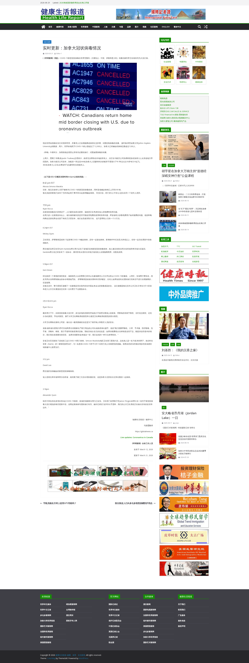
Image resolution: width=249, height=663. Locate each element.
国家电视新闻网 (149, 609)
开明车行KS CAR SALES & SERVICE (174, 111)
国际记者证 (113, 604)
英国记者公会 (114, 631)
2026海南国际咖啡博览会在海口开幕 (192, 224)
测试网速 (164, 261)
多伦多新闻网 (45, 615)
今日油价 (180, 251)
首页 (50, 26)
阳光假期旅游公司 (167, 101)
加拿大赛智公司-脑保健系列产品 (173, 121)
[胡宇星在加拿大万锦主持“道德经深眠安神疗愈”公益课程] (184, 147)
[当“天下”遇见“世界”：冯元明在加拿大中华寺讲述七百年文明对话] (167, 212)
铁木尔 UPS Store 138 (169, 108)
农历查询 (180, 261)
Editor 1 (59, 53)
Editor (177, 181)
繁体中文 (177, 26)
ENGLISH (166, 26)
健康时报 (60, 26)
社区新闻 (154, 26)
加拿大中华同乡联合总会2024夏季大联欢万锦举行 (192, 452)
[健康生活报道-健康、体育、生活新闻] (43, 27)
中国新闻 (96, 26)
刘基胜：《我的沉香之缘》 (180, 350)
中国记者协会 (114, 626)
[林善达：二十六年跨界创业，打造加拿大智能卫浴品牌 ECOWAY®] (167, 197)
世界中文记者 (45, 609)
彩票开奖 (195, 256)
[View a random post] (206, 27)
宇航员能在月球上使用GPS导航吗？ (59, 503)
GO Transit (196, 246)
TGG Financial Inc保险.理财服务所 (174, 114)
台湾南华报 (70, 609)
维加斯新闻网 (71, 604)
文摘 (113, 26)
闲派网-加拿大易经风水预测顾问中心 (175, 118)
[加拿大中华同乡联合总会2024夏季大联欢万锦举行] (167, 454)
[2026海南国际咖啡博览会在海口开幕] (167, 226)
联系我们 (181, 609)
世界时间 (195, 251)
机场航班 (164, 251)
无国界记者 (113, 637)
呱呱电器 (163, 98)
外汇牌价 (180, 256)
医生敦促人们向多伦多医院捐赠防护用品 (133, 503)
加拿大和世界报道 (47, 620)
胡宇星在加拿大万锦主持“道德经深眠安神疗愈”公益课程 (184, 173)
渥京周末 (69, 615)
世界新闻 (84, 26)
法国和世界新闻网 (150, 615)
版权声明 (181, 626)
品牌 (129, 26)
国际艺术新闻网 (46, 626)
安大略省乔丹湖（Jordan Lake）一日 (179, 415)
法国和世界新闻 (46, 631)
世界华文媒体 (45, 604)
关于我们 (181, 604)
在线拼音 (195, 261)
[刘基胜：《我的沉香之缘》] (184, 326)
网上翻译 (164, 256)
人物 (105, 26)
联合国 (111, 642)
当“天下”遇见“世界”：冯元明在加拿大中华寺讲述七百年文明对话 (85, 2)
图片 (137, 26)
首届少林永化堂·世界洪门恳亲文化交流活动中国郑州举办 (192, 437)
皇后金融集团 (165, 105)
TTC (178, 246)
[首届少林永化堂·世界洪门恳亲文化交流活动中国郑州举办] (167, 439)
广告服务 (181, 615)
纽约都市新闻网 (46, 637)
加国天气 (164, 246)
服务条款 (181, 620)
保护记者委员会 (115, 620)
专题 (121, 26)
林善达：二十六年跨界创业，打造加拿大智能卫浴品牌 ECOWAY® (192, 195)
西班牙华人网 (71, 620)
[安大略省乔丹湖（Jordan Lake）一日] (184, 390)
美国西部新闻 (45, 642)
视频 (144, 26)
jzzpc (177, 423)
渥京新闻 (147, 604)
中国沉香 (165, 344)
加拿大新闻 (72, 26)
